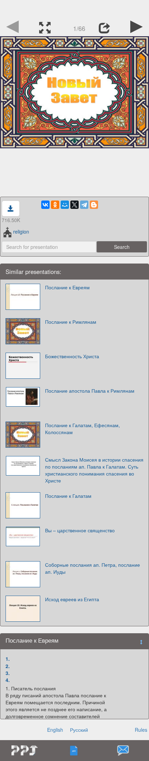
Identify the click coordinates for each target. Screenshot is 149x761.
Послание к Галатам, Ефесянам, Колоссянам (82, 429)
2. (8, 665)
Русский (79, 729)
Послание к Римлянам (70, 321)
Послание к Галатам (68, 495)
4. (8, 679)
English (55, 729)
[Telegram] (84, 205)
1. (8, 658)
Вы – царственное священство (80, 530)
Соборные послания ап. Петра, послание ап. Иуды (92, 568)
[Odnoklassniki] (55, 205)
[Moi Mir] (65, 205)
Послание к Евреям (67, 287)
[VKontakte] (45, 205)
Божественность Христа (72, 356)
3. (8, 672)
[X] (74, 205)
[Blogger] (94, 205)
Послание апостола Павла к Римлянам (89, 390)
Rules (141, 729)
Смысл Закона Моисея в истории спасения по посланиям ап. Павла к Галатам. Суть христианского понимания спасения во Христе (94, 470)
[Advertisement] (74, 8)
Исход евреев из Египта (72, 599)
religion (21, 231)
